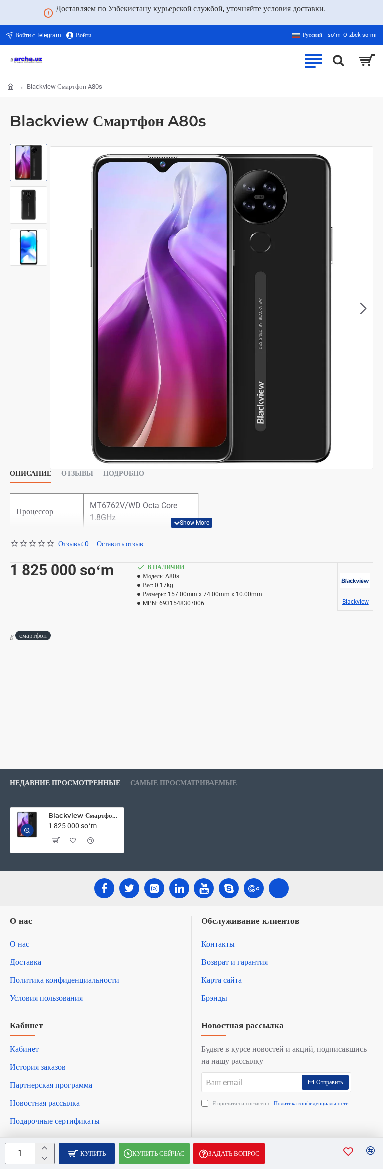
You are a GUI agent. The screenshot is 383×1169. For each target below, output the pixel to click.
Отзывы (77, 473)
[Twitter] (129, 888)
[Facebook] (104, 888)
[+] (44, 1148)
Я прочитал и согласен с (280, 1103)
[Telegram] (279, 888)
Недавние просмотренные (65, 783)
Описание (30, 473)
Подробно (123, 473)
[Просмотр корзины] (367, 60)
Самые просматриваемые (183, 783)
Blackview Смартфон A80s (84, 815)
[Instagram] (154, 888)
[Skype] (229, 888)
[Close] (338, 13)
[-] (44, 1159)
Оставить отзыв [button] (120, 544)
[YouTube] (204, 888)
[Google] (254, 888)
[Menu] (313, 60)
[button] (60, 308)
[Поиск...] (338, 60)
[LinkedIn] (179, 888)
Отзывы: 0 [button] (73, 544)
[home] (10, 86)
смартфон (33, 635)
